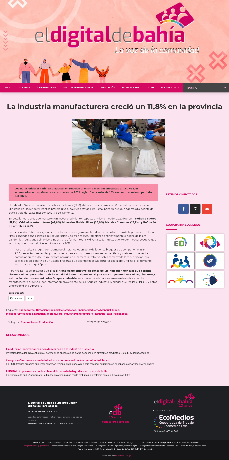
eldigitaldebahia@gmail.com (36, 445)
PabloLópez (120, 313)
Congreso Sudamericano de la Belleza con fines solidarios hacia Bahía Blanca (57, 360)
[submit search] (225, 88)
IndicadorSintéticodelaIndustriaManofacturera (34, 313)
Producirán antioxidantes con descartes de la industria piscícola (50, 349)
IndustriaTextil (103, 313)
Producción (46, 322)
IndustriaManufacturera (78, 313)
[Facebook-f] (183, 209)
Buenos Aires (29, 322)
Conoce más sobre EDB (115, 422)
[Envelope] (207, 209)
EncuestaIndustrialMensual (94, 309)
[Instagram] (195, 209)
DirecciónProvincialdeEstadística (56, 309)
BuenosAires (27, 309)
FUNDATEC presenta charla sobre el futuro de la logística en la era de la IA (56, 371)
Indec (115, 309)
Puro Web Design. (123, 456)
